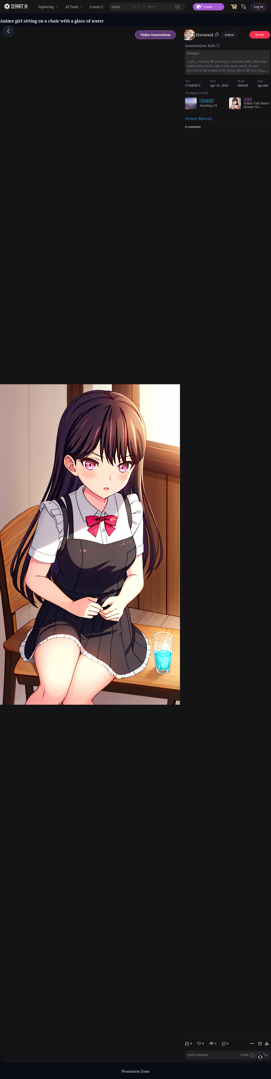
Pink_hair (259, 61)
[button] (177, 6)
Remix (259, 34)
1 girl (191, 61)
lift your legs (219, 61)
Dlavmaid (204, 34)
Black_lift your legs (249, 70)
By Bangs (228, 70)
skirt (247, 61)
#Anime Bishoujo (198, 118)
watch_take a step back (220, 66)
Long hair (236, 61)
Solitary (203, 61)
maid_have (194, 66)
